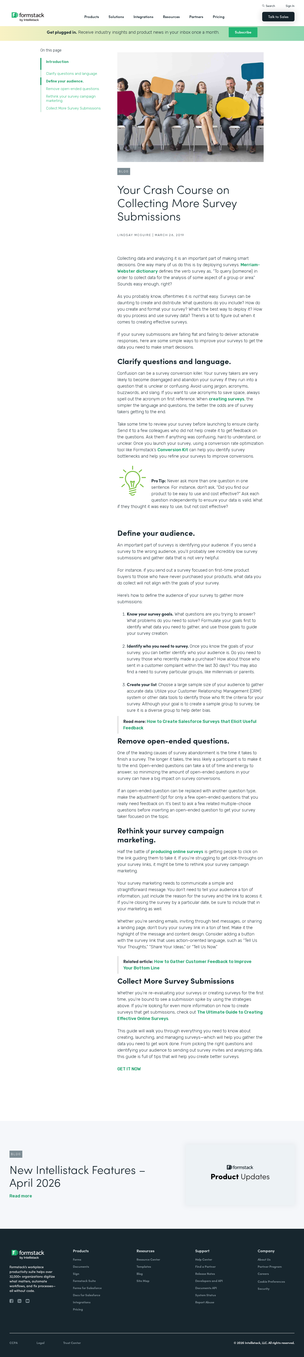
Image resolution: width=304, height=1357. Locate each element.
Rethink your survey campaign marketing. (71, 98)
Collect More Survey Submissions (73, 108)
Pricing (218, 16)
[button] (91, 16)
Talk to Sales (278, 16)
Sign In (290, 6)
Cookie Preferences (271, 1281)
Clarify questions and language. (72, 73)
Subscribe (243, 31)
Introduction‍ (57, 62)
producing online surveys (177, 851)
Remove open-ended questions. (73, 89)
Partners (196, 16)
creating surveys (226, 399)
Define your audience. (65, 81)
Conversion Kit (172, 449)
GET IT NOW (129, 1069)
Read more (21, 1196)
